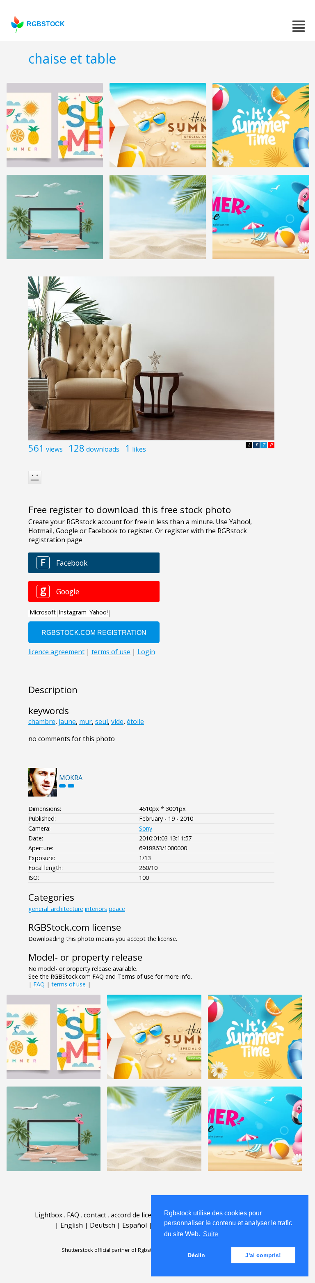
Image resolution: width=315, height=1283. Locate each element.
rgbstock (46, 24)
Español (134, 1225)
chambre (41, 721)
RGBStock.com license (74, 927)
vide (117, 721)
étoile (135, 721)
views (54, 449)
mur (85, 721)
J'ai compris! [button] (263, 1255)
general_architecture (55, 909)
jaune (67, 721)
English (71, 1225)
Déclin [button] (196, 1255)
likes (139, 449)
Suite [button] (210, 1233)
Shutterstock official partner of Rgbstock (111, 1249)
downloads (102, 449)
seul (101, 721)
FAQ (39, 984)
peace (117, 909)
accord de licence (136, 1214)
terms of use (68, 984)
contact (95, 1214)
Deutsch (102, 1225)
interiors (96, 909)
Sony (145, 828)
